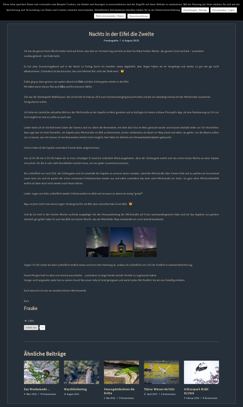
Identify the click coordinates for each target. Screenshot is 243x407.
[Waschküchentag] (81, 372)
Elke (62, 86)
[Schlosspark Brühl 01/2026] (201, 372)
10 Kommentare (48, 394)
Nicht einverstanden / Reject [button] (110, 16)
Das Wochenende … (37, 389)
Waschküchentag (75, 389)
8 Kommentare (210, 398)
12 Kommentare (126, 398)
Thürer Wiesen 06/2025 (159, 389)
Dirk (81, 81)
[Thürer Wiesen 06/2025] (161, 372)
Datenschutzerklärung (138, 16)
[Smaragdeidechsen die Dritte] (121, 372)
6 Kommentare (168, 394)
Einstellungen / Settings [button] (195, 10)
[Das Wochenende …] (41, 372)
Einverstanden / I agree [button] (223, 10)
